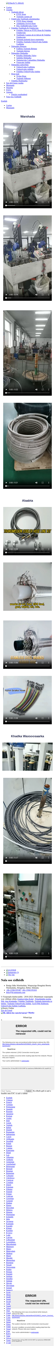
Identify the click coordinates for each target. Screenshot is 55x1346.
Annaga (9, 92)
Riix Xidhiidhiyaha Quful (26, 26)
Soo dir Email (6, 1010)
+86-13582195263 (29, 990)
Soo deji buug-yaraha (14, 83)
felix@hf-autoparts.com (15, 992)
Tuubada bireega (23, 51)
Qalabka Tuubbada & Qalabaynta (24, 28)
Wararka (9, 88)
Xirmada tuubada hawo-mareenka (30, 39)
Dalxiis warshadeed (19, 94)
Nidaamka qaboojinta (20, 65)
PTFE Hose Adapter (24, 21)
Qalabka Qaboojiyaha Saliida (28, 71)
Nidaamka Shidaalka (19, 53)
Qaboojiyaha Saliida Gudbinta (13, 1006)
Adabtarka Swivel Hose (26, 23)
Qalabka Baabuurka (19, 81)
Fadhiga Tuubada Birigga (26, 49)
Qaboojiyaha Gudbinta (25, 67)
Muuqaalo (10, 85)
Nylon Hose (21, 76)
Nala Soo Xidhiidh (13, 97)
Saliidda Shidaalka (23, 58)
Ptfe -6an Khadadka (9, 1001)
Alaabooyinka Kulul (25, 999)
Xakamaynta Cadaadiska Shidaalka (30, 60)
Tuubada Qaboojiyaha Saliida (19, 1004)
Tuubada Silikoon (23, 78)
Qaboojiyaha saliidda (24, 69)
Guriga (9, 7)
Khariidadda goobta (43, 999)
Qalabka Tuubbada (26, 1001)
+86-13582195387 (13, 990)
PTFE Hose (21, 14)
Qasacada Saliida (23, 62)
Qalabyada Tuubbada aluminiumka (25, 19)
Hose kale (15, 74)
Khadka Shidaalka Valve (26, 55)
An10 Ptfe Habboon (40, 1004)
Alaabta (9, 10)
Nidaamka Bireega (18, 46)
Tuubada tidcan (17, 12)
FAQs (8, 90)
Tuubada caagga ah (24, 17)
